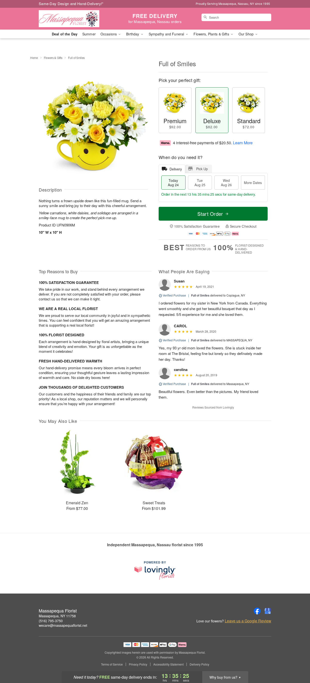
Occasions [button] (109, 34)
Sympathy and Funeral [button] (167, 34)
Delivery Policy (199, 664)
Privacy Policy (138, 664)
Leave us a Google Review (248, 621)
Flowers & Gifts (53, 58)
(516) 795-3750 (51, 620)
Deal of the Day (65, 34)
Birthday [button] (133, 34)
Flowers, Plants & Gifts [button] (212, 34)
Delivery (176, 169)
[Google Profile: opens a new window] (267, 611)
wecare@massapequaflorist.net (63, 625)
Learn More (243, 142)
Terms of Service (112, 664)
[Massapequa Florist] (73, 19)
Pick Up (202, 168)
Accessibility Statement (168, 664)
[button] (297, 662)
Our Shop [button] (247, 34)
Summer (89, 34)
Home (34, 58)
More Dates (253, 182)
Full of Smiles (200, 295)
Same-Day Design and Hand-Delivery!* (71, 3)
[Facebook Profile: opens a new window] (257, 611)
